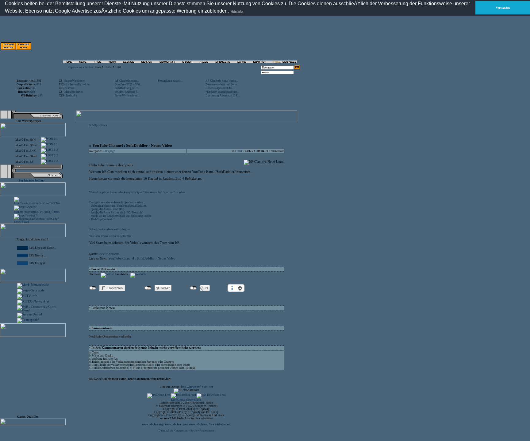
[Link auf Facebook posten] (138, 274)
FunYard (69, 88)
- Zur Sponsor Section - (31, 180)
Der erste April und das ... (220, 88)
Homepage (108, 151)
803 (38, 84)
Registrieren (207, 430)
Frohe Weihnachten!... (127, 95)
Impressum (181, 430)
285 (40, 95)
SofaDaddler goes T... (127, 88)
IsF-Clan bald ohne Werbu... (221, 80)
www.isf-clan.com (109, 254)
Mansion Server (73, 91)
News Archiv (102, 67)
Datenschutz (166, 430)
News (103, 125)
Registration (75, 67)
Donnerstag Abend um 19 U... (222, 95)
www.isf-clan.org (152, 424)
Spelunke (71, 95)
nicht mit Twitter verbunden (148, 288)
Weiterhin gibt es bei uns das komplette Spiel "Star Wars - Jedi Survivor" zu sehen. (137, 192)
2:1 (55, 138)
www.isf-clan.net (220, 424)
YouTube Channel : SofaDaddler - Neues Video (141, 258)
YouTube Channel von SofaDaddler (110, 236)
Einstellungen (240, 288)
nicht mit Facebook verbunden (92, 288)
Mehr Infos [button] (237, 11)
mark (240, 151)
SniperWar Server (74, 80)
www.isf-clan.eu (198, 424)
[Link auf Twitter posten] (107, 274)
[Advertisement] (230, 46)
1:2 (55, 149)
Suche (88, 67)
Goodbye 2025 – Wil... (128, 84)
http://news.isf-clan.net (197, 386)
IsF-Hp (93, 125)
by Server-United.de (78, 84)
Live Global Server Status (186, 399)
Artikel (117, 67)
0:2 (55, 155)
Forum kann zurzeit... (170, 80)
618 (32, 91)
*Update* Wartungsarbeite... (222, 91)
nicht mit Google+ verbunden (193, 288)
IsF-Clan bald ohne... (127, 80)
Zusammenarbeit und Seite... (222, 84)
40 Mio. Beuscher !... (127, 91)
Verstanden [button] (503, 8)
